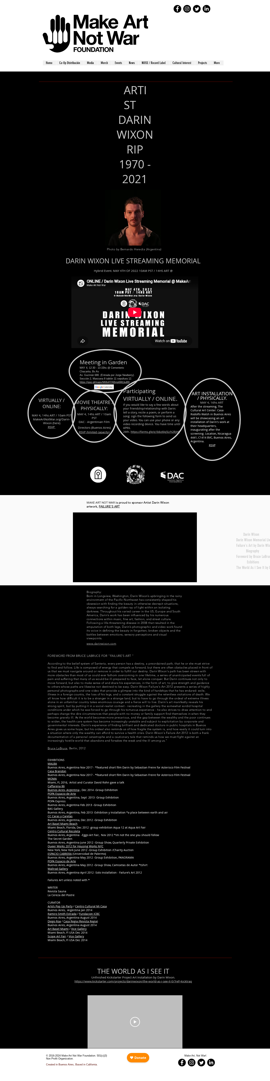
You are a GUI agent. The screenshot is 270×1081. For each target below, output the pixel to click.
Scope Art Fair (57, 936)
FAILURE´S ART (109, 506)
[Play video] (135, 1022)
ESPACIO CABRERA (60, 854)
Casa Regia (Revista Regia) (80, 921)
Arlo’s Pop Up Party (60, 906)
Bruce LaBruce (57, 748)
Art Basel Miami (58, 929)
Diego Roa (54, 921)
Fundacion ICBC (89, 914)
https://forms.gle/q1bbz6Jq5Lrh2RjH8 (155, 432)
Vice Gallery (79, 929)
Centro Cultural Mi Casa (91, 906)
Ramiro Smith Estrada (62, 914)
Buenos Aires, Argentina (63, 790)
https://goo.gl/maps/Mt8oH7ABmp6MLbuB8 (104, 382)
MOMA (52, 779)
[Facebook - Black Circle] (177, 9)
